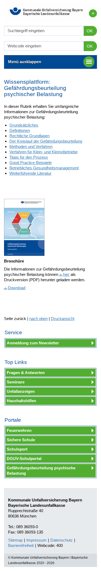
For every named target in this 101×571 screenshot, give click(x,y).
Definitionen (19, 130)
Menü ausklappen (24, 61)
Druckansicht (62, 318)
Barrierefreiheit (21, 545)
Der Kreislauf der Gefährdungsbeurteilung (45, 141)
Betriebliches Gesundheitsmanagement (44, 168)
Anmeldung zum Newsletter (33, 343)
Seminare (16, 382)
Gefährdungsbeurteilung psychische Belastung (41, 470)
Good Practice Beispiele (30, 162)
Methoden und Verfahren (31, 146)
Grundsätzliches (23, 125)
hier (66, 274)
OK (90, 31)
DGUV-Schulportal (24, 458)
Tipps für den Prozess (28, 157)
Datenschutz (61, 540)
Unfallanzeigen (21, 391)
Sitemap (15, 540)
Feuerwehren (19, 430)
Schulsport (17, 449)
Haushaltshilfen (21, 400)
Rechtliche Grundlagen (29, 136)
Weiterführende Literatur (30, 173)
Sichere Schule (21, 439)
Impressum (36, 540)
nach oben (38, 318)
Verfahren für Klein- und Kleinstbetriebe (43, 152)
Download (16, 288)
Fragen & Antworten (26, 372)
